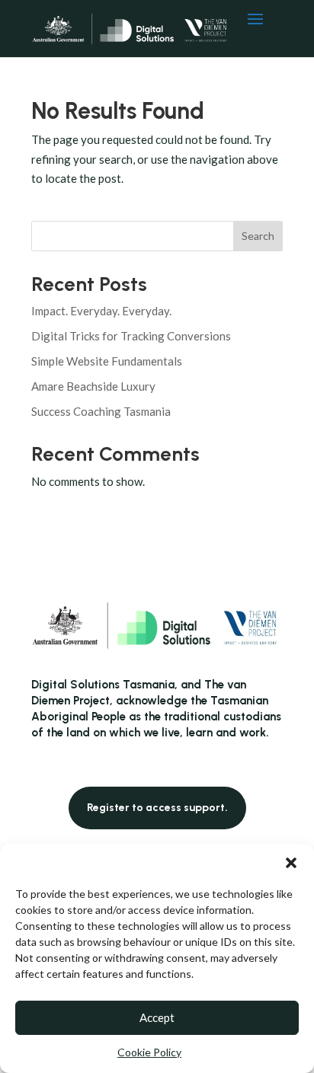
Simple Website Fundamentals (106, 361)
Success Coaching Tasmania (101, 411)
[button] (291, 862)
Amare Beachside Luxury (93, 386)
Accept (157, 1017)
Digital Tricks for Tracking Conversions (131, 336)
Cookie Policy (149, 1052)
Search (258, 235)
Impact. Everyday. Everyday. (101, 311)
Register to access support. (157, 807)
